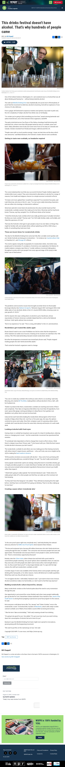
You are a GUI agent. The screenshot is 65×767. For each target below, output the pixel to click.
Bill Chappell (10, 36)
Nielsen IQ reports (25, 308)
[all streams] (62, 8)
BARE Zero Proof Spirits (25, 545)
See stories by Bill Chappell (11, 657)
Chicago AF (21, 240)
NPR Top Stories (11, 637)
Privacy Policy (53, 750)
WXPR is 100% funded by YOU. (48, 722)
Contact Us (39, 753)
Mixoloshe (38, 606)
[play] (4, 8)
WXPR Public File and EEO (29, 750)
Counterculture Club (53, 238)
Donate (58, 2)
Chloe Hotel (19, 558)
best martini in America (23, 453)
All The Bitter (23, 401)
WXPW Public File (28, 754)
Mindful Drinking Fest (19, 103)
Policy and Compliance (42, 750)
